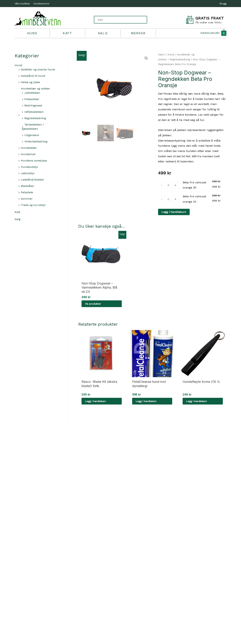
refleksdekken (34, 111)
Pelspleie (27, 192)
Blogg (222, 3)
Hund (32, 33)
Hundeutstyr (29, 167)
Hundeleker (29, 147)
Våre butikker (22, 3)
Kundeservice (41, 3)
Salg (103, 33)
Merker (138, 33)
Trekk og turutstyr (33, 205)
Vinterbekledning (35, 141)
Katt (67, 33)
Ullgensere (31, 135)
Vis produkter (93, 303)
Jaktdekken (32, 92)
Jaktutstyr (28, 173)
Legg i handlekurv (174, 212)
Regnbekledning (35, 118)
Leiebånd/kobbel (32, 179)
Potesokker (31, 99)
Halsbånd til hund (33, 75)
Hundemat (28, 154)
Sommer (27, 198)
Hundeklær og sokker (35, 88)
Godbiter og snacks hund (38, 69)
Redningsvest (33, 105)
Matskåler (27, 186)
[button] (146, 58)
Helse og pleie (30, 82)
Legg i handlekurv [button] (95, 401)
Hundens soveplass (34, 160)
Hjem (161, 54)
